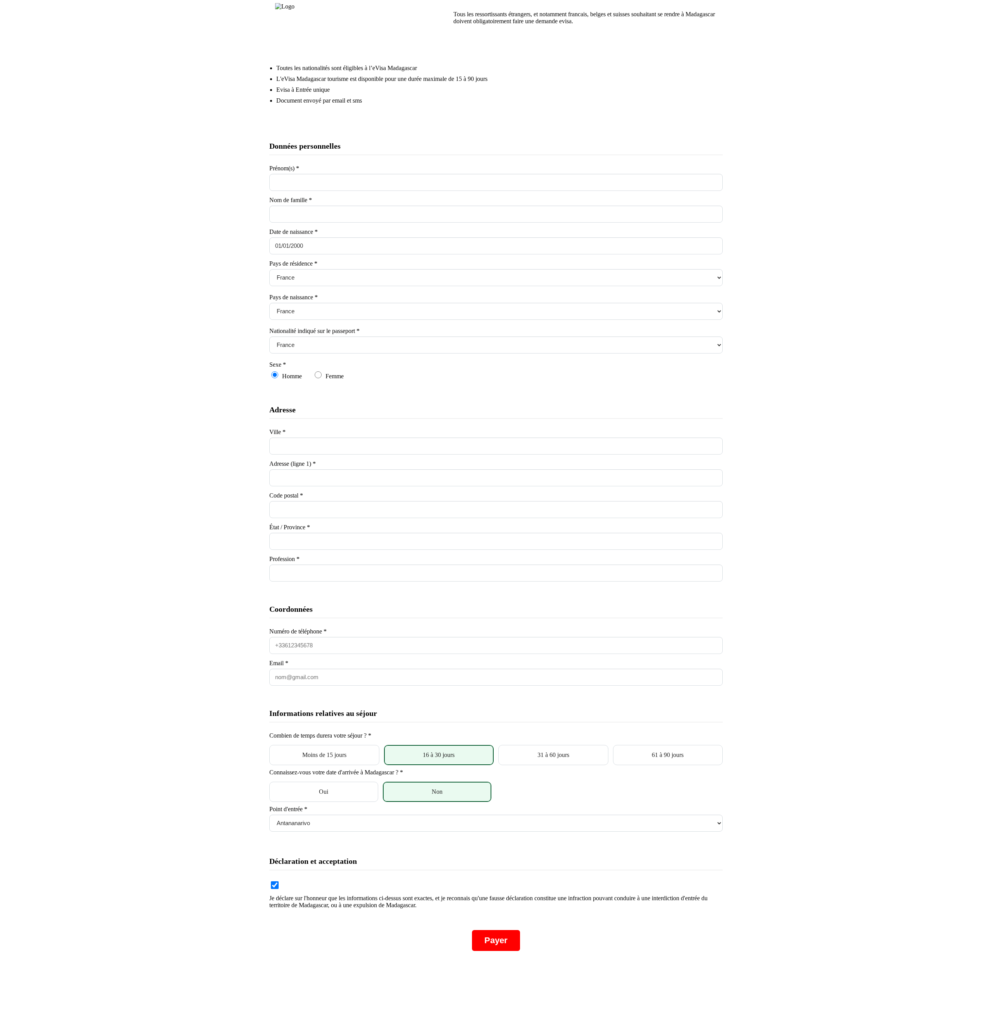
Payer (496, 940)
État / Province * (289, 527)
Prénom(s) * (284, 168)
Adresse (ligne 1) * (292, 463)
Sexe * (277, 364)
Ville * (277, 432)
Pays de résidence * (293, 263)
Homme (292, 376)
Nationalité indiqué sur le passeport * (314, 331)
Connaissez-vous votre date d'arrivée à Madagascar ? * (336, 772)
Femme (335, 376)
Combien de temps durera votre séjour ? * (320, 735)
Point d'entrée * (288, 809)
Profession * (284, 559)
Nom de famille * (290, 200)
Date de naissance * (293, 231)
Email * (278, 663)
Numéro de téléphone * (298, 631)
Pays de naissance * (293, 297)
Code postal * (286, 495)
